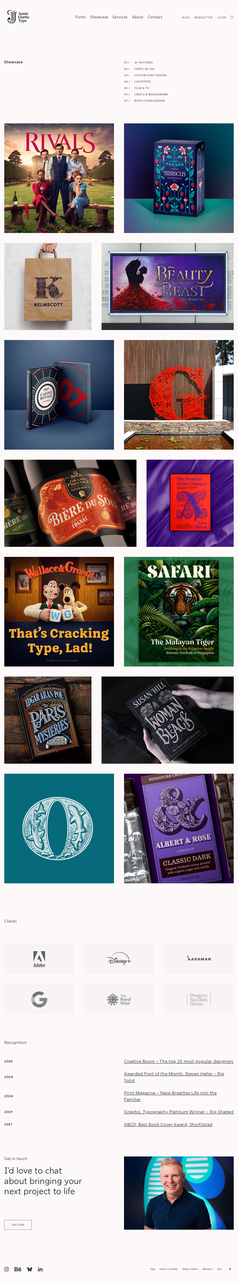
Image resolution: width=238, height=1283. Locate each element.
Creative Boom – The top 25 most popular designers (178, 1061)
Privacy (207, 1269)
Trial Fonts (190, 1269)
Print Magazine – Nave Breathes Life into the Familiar (170, 1096)
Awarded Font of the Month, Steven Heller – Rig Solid (174, 1077)
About (138, 17)
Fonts (80, 17)
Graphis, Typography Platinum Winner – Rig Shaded (179, 1111)
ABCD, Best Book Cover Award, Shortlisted (168, 1124)
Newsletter (203, 17)
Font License (169, 1269)
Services (120, 17)
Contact (155, 17)
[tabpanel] (119, 503)
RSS (219, 1269)
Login (221, 17)
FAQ (152, 1269)
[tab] (138, 63)
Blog (186, 17)
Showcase (99, 17)
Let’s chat (18, 1224)
